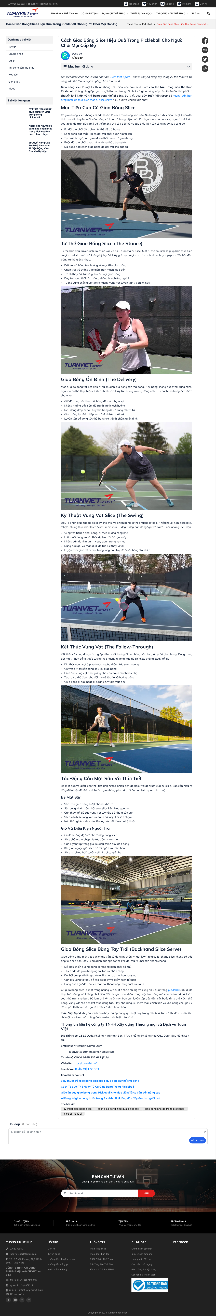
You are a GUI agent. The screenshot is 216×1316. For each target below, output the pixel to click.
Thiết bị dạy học (140, 13)
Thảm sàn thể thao (63, 13)
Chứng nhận (15, 53)
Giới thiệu (14, 81)
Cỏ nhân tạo (89, 13)
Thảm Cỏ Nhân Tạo (100, 1254)
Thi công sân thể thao (170, 13)
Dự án (194, 13)
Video (11, 88)
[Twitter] (205, 59)
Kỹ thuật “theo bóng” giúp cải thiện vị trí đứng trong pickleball (40, 113)
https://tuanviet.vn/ (85, 1063)
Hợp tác (13, 74)
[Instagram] (21, 1299)
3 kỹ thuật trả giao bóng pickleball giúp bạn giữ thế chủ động (100, 1080)
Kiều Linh (77, 57)
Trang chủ (132, 24)
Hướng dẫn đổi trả (141, 1259)
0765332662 (16, 1248)
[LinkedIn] (205, 68)
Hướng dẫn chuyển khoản (61, 1259)
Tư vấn (12, 46)
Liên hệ (52, 1248)
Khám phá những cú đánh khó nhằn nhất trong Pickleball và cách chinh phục (40, 130)
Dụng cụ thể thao (113, 13)
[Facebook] (205, 40)
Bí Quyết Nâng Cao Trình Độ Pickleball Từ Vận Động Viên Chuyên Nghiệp (39, 146)
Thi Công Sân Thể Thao (102, 1264)
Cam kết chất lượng (141, 1264)
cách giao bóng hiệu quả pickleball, (118, 1108)
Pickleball (147, 24)
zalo (205, 49)
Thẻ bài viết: (68, 1104)
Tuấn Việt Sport (120, 77)
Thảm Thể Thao (98, 1248)
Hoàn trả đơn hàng (58, 1269)
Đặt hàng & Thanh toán (143, 1274)
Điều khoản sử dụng (142, 1254)
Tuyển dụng (54, 1254)
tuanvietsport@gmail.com (23, 1254)
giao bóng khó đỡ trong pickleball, (165, 1108)
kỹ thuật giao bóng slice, (77, 1108)
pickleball (174, 990)
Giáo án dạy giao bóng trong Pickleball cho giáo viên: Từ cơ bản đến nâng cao (110, 1092)
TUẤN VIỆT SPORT (87, 1069)
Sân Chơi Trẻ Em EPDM (102, 1269)
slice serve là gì (72, 1113)
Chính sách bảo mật (141, 1248)
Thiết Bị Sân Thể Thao (101, 1259)
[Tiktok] (28, 1299)
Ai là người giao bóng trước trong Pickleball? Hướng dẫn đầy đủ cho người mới (110, 1098)
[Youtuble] (15, 1299)
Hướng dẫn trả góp (58, 1264)
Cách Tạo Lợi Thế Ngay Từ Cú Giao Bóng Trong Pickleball (97, 1086)
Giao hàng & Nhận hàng (143, 1269)
